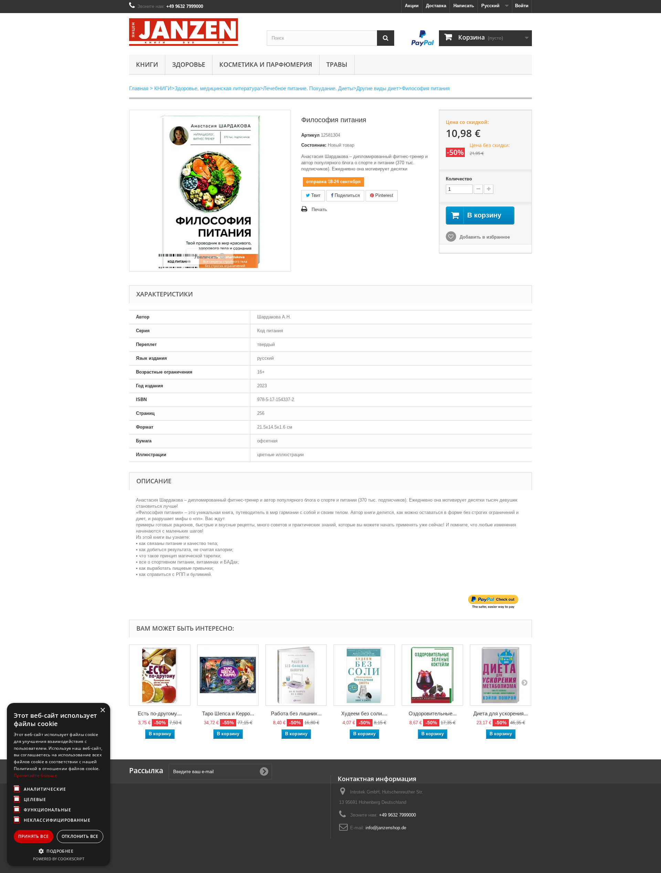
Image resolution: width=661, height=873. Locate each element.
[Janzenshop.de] (192, 32)
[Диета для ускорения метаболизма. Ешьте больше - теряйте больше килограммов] (500, 675)
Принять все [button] (33, 836)
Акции (412, 5)
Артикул (310, 135)
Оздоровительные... (433, 713)
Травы (336, 64)
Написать (463, 5)
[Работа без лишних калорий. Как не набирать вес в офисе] (296, 675)
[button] (58, 851)
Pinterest (383, 195)
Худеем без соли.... (364, 713)
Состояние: (313, 145)
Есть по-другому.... (160, 713)
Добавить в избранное (484, 237)
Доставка (436, 5)
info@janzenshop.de (386, 827)
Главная (138, 88)
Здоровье (188, 64)
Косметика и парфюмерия (265, 64)
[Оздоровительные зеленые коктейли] (432, 675)
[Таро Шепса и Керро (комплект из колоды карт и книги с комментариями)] (228, 675)
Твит (315, 195)
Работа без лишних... (296, 713)
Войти (521, 5)
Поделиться (346, 195)
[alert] (58, 784)
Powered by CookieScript (58, 858)
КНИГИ (147, 64)
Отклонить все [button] (80, 836)
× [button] (102, 710)
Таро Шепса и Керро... (228, 713)
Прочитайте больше (35, 775)
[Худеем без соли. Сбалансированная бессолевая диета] (364, 675)
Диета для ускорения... (500, 713)
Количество (459, 178)
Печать (319, 209)
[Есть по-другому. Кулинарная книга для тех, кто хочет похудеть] (159, 675)
